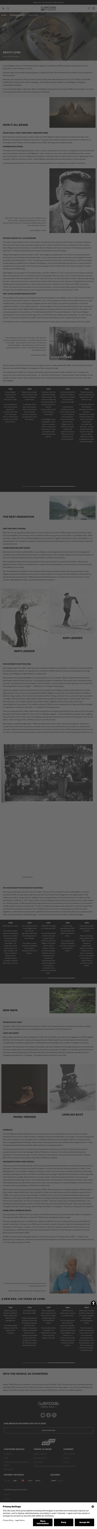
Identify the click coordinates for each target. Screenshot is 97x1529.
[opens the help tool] (93, 1303)
